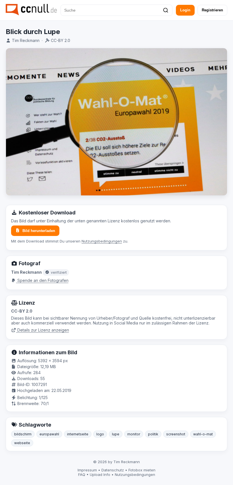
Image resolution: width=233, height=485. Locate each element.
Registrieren (212, 10)
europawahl (49, 434)
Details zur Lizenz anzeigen (42, 330)
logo (100, 434)
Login (185, 10)
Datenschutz (112, 470)
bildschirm (23, 434)
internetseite (77, 434)
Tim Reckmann (25, 40)
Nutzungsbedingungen (102, 241)
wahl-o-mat (203, 434)
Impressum (87, 470)
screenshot (175, 434)
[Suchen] (165, 10)
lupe (115, 434)
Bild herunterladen (38, 231)
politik (153, 434)
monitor (133, 434)
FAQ (81, 474)
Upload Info (100, 474)
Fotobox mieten (141, 470)
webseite (22, 443)
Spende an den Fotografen (42, 280)
